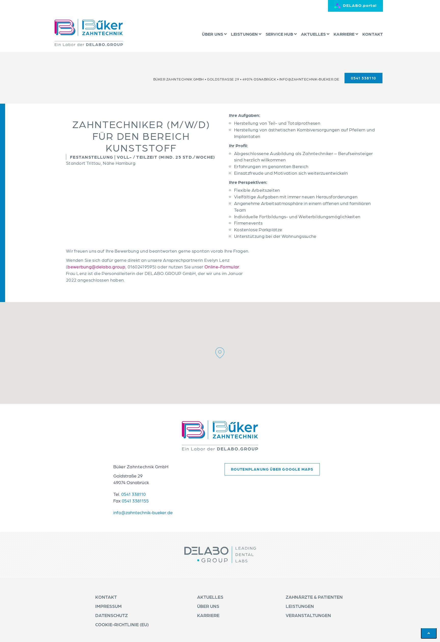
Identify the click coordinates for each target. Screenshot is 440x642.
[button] (219, 352)
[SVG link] (220, 435)
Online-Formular (221, 266)
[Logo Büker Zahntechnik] (88, 32)
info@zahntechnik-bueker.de (309, 79)
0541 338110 (133, 494)
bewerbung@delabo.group (96, 266)
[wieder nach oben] (428, 633)
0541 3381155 (135, 500)
